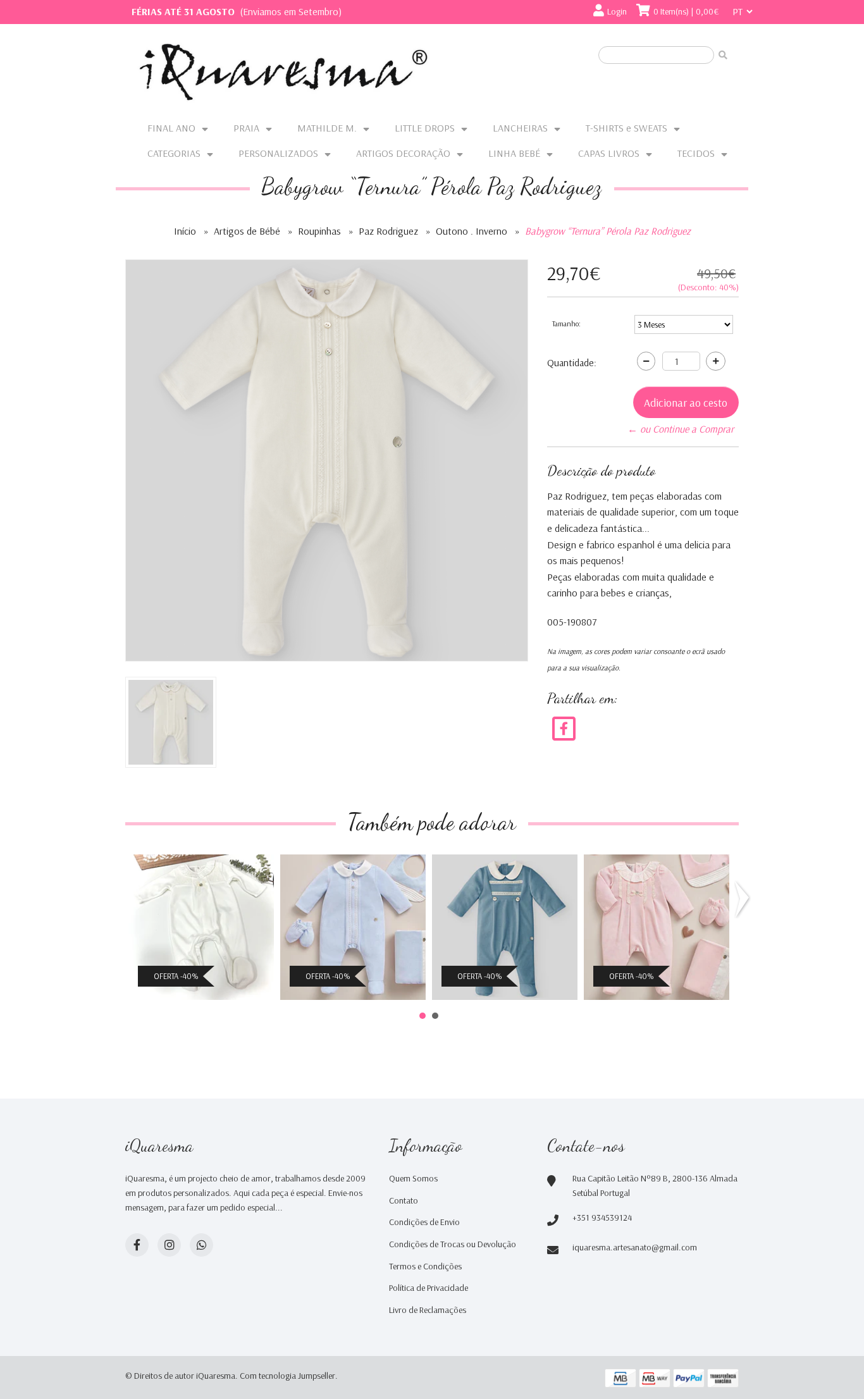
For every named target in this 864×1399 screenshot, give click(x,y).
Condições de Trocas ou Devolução (452, 1244)
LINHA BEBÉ (514, 153)
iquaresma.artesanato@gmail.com (634, 1247)
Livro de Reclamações (427, 1310)
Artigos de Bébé (247, 231)
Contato (403, 1200)
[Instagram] (169, 1245)
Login (617, 11)
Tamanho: (566, 323)
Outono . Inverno (471, 231)
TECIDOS (696, 153)
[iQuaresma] (283, 72)
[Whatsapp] (201, 1245)
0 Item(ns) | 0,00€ (686, 11)
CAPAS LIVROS (608, 153)
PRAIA (246, 127)
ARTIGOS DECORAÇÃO (403, 153)
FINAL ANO (171, 127)
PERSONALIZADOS (278, 153)
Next (744, 899)
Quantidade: (571, 362)
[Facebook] (564, 728)
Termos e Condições (425, 1266)
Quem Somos (413, 1178)
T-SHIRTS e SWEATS (626, 127)
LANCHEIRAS (520, 127)
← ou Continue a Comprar (680, 428)
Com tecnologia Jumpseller (287, 1375)
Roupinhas (319, 231)
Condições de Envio (424, 1222)
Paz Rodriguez (388, 231)
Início (185, 231)
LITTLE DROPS (425, 127)
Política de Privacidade (428, 1287)
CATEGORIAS (174, 153)
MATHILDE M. (327, 127)
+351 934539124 (602, 1217)
